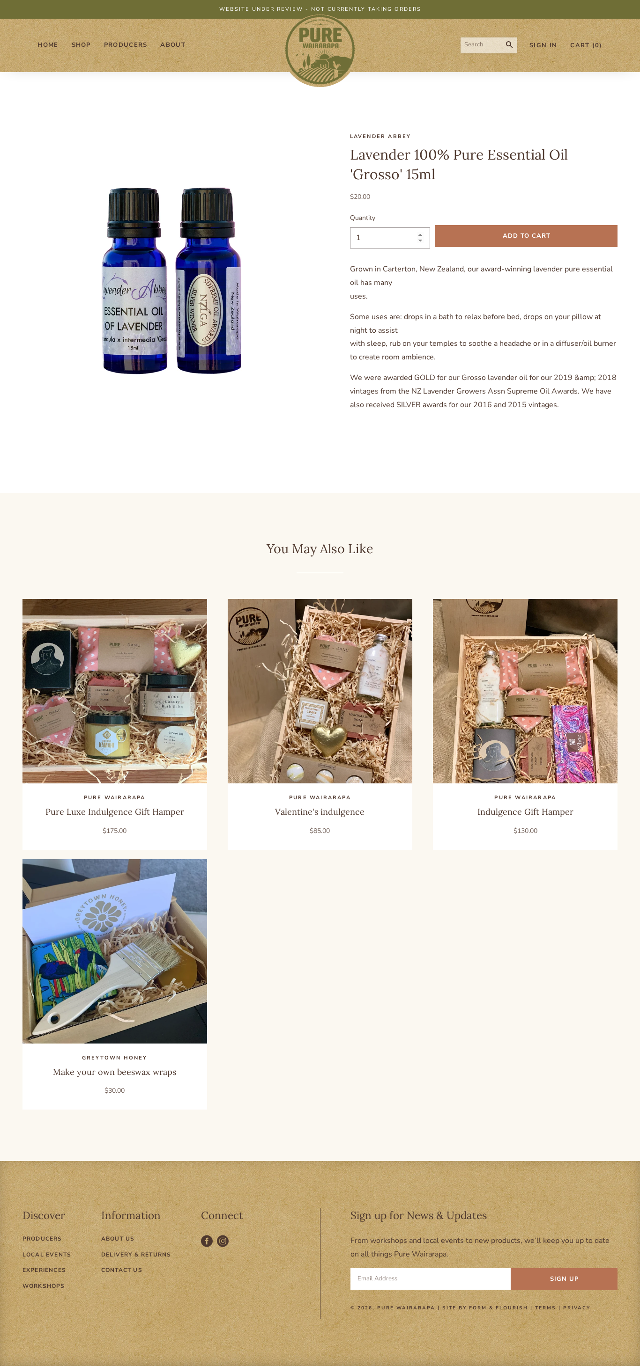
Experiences (44, 1270)
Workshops (43, 1286)
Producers (126, 45)
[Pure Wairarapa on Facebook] (209, 1246)
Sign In (543, 45)
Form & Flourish (498, 1308)
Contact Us (121, 1270)
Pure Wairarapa (406, 1308)
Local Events (46, 1254)
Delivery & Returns (136, 1254)
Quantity (362, 217)
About (173, 45)
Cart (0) (586, 45)
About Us (118, 1238)
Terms (545, 1308)
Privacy (576, 1308)
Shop (81, 45)
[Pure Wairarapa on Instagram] (224, 1246)
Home (47, 45)
